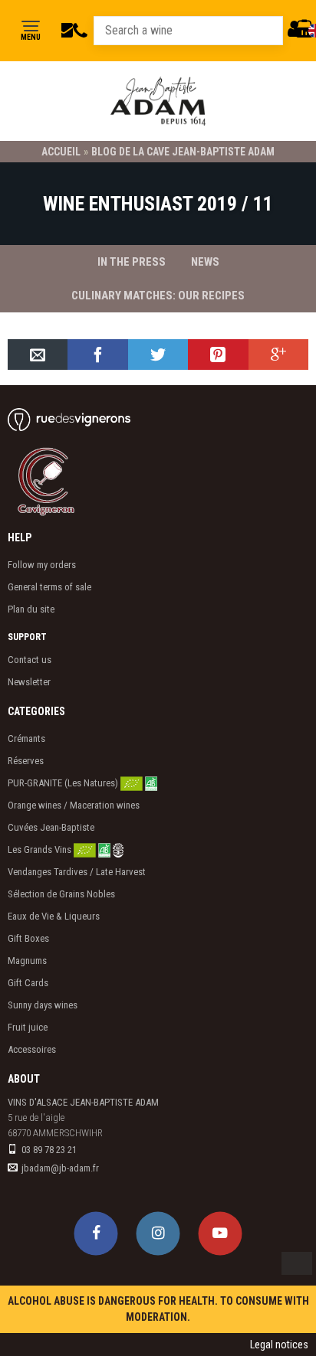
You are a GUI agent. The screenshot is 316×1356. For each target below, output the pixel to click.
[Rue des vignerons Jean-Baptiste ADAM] (69, 419)
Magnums (27, 960)
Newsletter (29, 682)
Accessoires (32, 1049)
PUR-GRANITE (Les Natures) (64, 783)
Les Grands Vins (41, 849)
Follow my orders (42, 564)
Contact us (29, 659)
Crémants (26, 738)
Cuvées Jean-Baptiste (51, 827)
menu (31, 37)
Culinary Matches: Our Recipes (158, 295)
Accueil (61, 151)
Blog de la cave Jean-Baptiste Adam (183, 151)
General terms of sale (49, 587)
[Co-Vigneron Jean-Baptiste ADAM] (65, 481)
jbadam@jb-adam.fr (60, 1168)
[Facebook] (96, 1233)
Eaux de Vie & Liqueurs (54, 916)
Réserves (26, 760)
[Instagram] (158, 1233)
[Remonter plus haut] (296, 1263)
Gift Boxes (28, 938)
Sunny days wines (42, 1005)
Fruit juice (28, 1027)
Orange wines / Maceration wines (74, 805)
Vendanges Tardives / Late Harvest (77, 871)
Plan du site (31, 609)
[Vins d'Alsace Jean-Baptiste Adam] (158, 101)
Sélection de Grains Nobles (61, 894)
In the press (131, 262)
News (205, 262)
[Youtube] (220, 1233)
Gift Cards (28, 982)
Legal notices (279, 1344)
